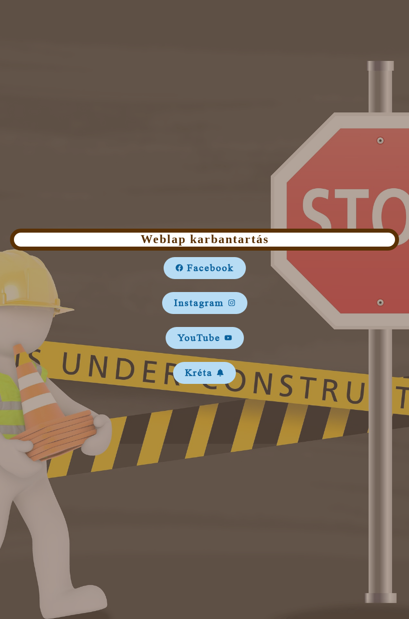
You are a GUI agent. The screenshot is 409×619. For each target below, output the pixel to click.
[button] (205, 268)
